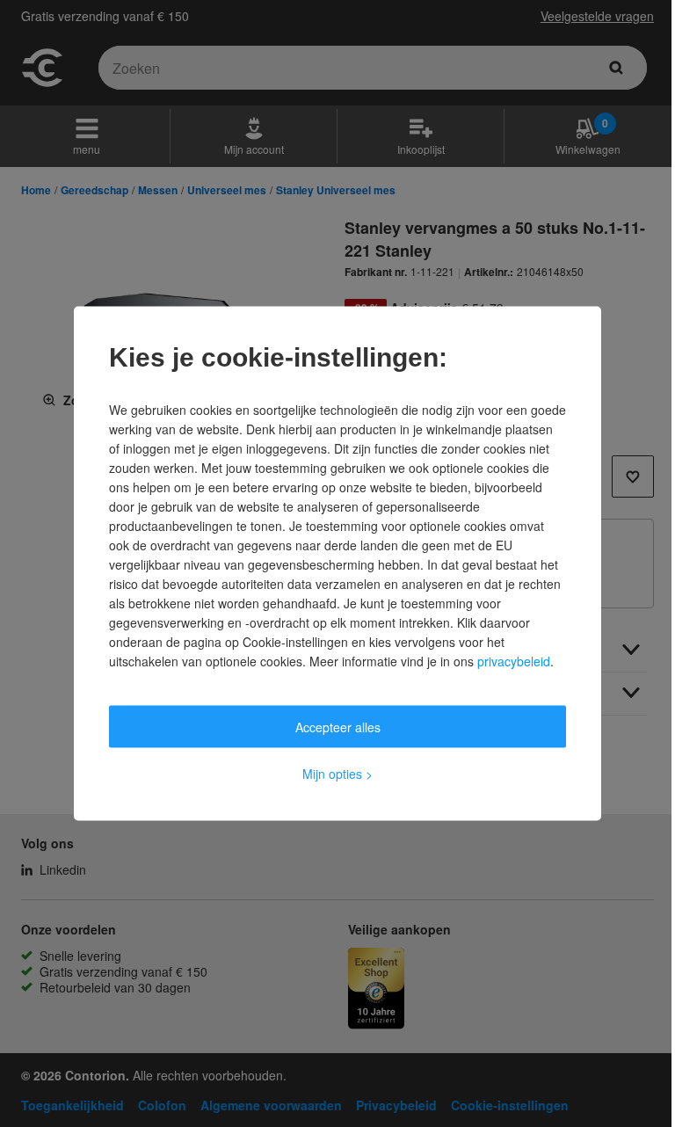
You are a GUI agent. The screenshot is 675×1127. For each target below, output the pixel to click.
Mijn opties (337, 773)
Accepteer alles (338, 727)
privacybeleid (513, 661)
